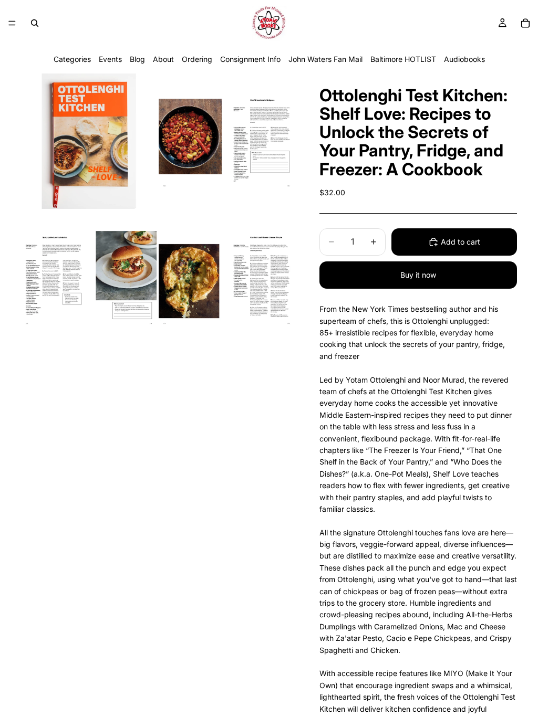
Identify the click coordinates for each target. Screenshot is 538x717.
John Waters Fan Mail (325, 59)
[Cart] (525, 23)
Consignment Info (250, 59)
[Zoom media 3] (89, 278)
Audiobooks (464, 59)
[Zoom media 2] (226, 141)
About (163, 59)
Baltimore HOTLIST (403, 59)
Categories (72, 59)
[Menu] (12, 23)
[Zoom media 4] (226, 278)
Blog (137, 59)
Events (110, 59)
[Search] (34, 23)
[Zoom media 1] (89, 141)
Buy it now (418, 274)
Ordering (197, 59)
